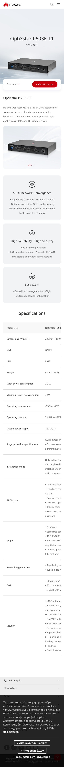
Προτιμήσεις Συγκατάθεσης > (32, 756)
